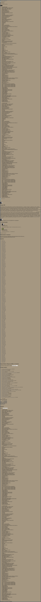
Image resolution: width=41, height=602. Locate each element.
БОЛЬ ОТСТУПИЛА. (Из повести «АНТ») (8, 65)
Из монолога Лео (4, 17)
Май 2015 (3, 260)
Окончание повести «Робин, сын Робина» (7, 35)
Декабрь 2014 (4, 264)
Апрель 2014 (3, 270)
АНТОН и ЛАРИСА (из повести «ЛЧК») (7, 7)
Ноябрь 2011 (3, 291)
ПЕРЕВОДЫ (3, 22)
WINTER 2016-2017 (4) (5, 76)
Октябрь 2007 (4, 326)
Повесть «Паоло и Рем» (5, 27)
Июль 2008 (3, 320)
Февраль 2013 (4, 280)
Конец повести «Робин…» (5, 82)
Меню (1, 5)
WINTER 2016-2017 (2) (5, 394)
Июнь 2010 (3, 303)
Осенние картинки (4, 46)
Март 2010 (3, 305)
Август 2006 (3, 336)
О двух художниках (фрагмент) (6, 438)
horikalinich (5, 229)
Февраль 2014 (4, 271)
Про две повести (4, 18)
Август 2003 (3, 361)
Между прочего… (4, 386)
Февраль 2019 (4, 245)
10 (4, 401)
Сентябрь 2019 (4, 242)
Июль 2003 (3, 362)
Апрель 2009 (3, 313)
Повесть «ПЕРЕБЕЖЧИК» (5, 427)
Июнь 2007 (3, 329)
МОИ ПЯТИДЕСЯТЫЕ (5, 373)
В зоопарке (3, 13)
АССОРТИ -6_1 (4, 37)
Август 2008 (3, 319)
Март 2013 (3, 279)
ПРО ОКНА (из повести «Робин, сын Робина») (8, 78)
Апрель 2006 (3, 339)
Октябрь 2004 (4, 352)
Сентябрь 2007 (4, 327)
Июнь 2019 (3, 243)
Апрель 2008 (3, 322)
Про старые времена (4, 20)
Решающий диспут (4, 99)
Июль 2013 (3, 276)
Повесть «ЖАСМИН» (5, 28)
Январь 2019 (3, 246)
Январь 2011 (3, 298)
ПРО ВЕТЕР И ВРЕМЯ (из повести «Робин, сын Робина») (10, 480)
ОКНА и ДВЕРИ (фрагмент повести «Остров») (8, 71)
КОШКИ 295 (4, 55)
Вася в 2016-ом (4, 392)
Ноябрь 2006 (3, 334)
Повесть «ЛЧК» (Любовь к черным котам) (7, 21)
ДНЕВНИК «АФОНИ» (5, 80)
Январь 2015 (3, 263)
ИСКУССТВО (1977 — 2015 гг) (6, 464)
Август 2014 (3, 267)
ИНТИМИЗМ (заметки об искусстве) (7, 57)
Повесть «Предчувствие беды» (6, 25)
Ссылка (3, 49)
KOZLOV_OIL (4, 60)
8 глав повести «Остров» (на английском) (7, 417)
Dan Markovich (2, 2)
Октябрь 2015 (4, 257)
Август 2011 (3, 293)
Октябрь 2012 (4, 283)
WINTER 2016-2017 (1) (5, 73)
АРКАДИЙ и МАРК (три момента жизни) (8, 461)
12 (6, 401)
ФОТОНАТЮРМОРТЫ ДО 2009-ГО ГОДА (8, 56)
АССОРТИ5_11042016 (5, 33)
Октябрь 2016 (4, 250)
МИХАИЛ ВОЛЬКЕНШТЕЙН (6, 96)
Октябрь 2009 (4, 309)
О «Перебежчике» (4, 64)
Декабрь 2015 (4, 255)
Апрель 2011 (3, 296)
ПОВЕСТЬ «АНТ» (4, 94)
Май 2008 (3, 321)
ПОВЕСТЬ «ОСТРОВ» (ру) (6, 422)
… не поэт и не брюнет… (5, 440)
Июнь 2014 (3, 268)
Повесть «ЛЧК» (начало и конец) (6, 95)
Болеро (3, 446)
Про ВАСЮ (3, 74)
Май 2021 (3, 240)
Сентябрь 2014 (4, 266)
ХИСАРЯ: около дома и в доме (6, 63)
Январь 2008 (3, 324)
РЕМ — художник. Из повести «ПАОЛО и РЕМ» (8, 84)
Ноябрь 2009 (3, 308)
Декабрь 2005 (4, 342)
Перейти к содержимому (3, 0)
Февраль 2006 (4, 341)
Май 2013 (3, 278)
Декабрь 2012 (4, 281)
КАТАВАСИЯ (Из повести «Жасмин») (7, 44)
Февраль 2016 (4, 254)
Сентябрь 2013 (4, 275)
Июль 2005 (3, 346)
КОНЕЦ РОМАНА (4, 97)
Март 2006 (3, 340)
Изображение (4, 451)
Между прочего (4, 31)
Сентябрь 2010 (4, 301)
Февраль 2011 (4, 297)
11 (5, 401)
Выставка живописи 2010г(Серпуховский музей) (8, 62)
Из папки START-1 (4, 69)
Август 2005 (3, 345)
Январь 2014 (3, 272)
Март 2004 (3, 357)
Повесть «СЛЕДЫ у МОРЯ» (6, 432)
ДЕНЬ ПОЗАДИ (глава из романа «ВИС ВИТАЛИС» (9, 372)
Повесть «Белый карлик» (5, 419)
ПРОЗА (3, 24)
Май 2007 (3, 330)
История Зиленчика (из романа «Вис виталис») (10, 43)
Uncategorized (16, 220)
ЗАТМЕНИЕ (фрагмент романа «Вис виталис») (8, 472)
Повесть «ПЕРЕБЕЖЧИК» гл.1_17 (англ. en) (8, 385)
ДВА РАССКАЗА (4, 81)
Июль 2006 (3, 337)
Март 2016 (3, 253)
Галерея (3, 48)
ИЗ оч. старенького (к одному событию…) (7, 433)
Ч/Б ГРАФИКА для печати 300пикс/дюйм (7, 61)
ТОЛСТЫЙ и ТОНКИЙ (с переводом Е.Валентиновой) (9, 469)
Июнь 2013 (3, 277)
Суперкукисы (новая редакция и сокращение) (8, 83)
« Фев (1, 404)
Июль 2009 (3, 311)
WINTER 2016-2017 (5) (5, 79)
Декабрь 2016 (4, 249)
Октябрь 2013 (4, 274)
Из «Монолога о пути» (5, 77)
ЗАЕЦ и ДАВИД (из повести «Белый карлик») (8, 397)
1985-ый (3, 448)
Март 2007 (3, 331)
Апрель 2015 (3, 261)
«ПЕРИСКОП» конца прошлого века (7, 67)
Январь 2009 (3, 315)
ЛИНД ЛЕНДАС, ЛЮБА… (5, 58)
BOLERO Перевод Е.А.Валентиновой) (7, 12)
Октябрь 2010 (4, 300)
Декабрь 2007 (4, 325)
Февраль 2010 (4, 306)
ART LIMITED (4, 59)
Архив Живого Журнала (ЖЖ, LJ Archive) (6, 365)
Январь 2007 (3, 333)
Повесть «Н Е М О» (4, 430)
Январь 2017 (3, 248)
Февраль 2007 (4, 332)
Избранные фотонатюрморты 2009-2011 (7, 66)
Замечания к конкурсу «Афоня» (6, 482)
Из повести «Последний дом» (6, 16)
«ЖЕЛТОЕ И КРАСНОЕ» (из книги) (7, 15)
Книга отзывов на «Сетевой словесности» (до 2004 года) (9, 456)
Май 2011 (3, 295)
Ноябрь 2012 (3, 282)
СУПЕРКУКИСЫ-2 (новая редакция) (7, 89)
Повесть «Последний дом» (5, 29)
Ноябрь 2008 (3, 317)
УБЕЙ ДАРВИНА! (4, 87)
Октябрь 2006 (4, 335)
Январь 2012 (3, 289)
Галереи (3, 23)
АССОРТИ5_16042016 (5, 32)
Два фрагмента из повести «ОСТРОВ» (7, 391)
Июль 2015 (3, 259)
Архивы (1, 408)
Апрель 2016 (3, 252)
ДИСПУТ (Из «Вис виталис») (6, 101)
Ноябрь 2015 (3, 256)
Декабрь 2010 (4, 299)
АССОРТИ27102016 (5, 396)
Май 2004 (3, 356)
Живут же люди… (4, 383)
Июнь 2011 (3, 294)
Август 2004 (3, 354)
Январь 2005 (3, 350)
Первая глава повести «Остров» (6, 34)
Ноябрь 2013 (3, 273)
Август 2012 (3, 284)
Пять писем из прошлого (5, 414)
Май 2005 (3, 347)
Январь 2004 (3, 359)
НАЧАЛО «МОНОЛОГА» (5, 10)
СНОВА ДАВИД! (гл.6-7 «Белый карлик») (8, 70)
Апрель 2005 (3, 348)
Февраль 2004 (4, 358)
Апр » (3, 404)
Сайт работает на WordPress (8, 601)
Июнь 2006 (3, 338)
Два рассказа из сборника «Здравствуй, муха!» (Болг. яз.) (9, 26)
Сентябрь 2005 (4, 344)
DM (4, 220)
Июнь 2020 (3, 241)
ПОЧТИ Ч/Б (3, 453)
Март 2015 (3, 262)
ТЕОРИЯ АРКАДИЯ (5, 379)
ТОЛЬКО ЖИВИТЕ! (5, 91)
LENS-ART (3, 14)
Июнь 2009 (3, 312)
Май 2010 (3, 304)
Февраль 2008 (4, 323)
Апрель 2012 (3, 287)
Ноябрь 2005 (3, 343)
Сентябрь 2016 (4, 251)
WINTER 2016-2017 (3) (5, 75)
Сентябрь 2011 (4, 292)
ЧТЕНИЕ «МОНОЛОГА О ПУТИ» (7, 496)
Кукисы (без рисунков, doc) (5, 11)
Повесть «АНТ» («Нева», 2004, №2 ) (7, 8)
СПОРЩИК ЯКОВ (4, 369)
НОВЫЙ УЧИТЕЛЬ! (5, 88)
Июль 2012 (3, 285)
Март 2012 (3, 288)
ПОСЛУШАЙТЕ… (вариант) (6, 36)
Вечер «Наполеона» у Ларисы (6, 381)
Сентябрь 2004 (4, 353)
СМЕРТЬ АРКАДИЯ (5, 50)
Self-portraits (3, 38)
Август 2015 (3, 258)
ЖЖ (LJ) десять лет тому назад (6, 454)
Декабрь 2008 (4, 316)
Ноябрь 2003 (3, 360)
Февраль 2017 (4, 247)
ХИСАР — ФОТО (4, 52)
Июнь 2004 (3, 355)
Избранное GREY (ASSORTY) (6, 459)
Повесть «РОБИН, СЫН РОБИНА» (7, 19)
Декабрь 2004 (4, 351)
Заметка (3, 47)
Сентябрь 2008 (4, 318)
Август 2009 (3, 310)
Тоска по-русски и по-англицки (6, 39)
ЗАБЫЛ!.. (3, 40)
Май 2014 (3, 269)
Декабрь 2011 (4, 290)
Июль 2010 (3, 302)
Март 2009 (3, 314)
